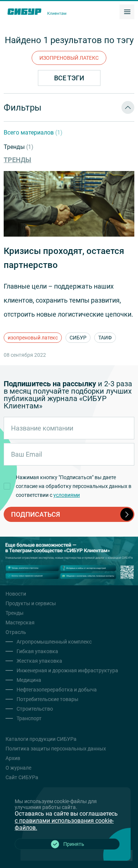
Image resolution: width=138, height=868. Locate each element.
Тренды (18, 146)
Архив (13, 758)
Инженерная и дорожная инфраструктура (67, 670)
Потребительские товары (47, 699)
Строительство (35, 709)
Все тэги (69, 78)
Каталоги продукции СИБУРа (41, 739)
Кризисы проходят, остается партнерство (64, 258)
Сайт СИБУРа (22, 777)
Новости (16, 594)
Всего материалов (33, 132)
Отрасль (16, 632)
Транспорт (29, 718)
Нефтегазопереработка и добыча (57, 690)
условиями (66, 495)
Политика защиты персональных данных (56, 749)
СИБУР (78, 338)
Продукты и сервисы (31, 603)
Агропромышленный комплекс (54, 642)
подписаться (35, 514)
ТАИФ (105, 338)
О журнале (18, 768)
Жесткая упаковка (39, 661)
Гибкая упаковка (37, 651)
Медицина (29, 680)
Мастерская (20, 622)
